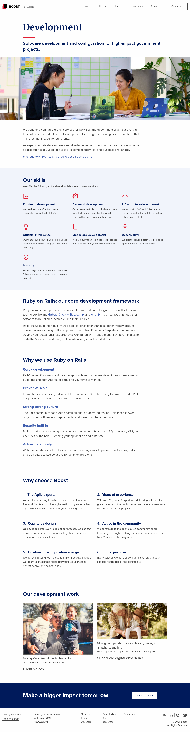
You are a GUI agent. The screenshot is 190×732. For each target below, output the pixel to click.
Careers (103, 6)
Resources (156, 6)
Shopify (64, 314)
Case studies (138, 6)
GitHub (52, 314)
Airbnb (95, 314)
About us (120, 6)
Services (87, 6)
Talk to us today (144, 695)
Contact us (177, 6)
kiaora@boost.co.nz (12, 714)
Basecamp (77, 314)
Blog (104, 718)
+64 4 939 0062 (10, 719)
